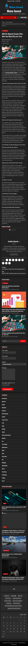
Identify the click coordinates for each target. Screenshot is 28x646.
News (3, 453)
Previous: (13, 268)
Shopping (4, 462)
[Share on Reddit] (22, 260)
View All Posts (14, 254)
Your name (5, 350)
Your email (5, 356)
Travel (3, 481)
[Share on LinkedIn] (13, 260)
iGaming (3, 438)
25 (7, 631)
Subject (4, 362)
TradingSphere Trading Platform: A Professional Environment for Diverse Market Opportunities (13, 531)
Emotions (4, 410)
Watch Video (23, 17)
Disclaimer (8, 603)
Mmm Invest (14, 11)
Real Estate (4, 456)
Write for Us (8, 598)
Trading (3, 478)
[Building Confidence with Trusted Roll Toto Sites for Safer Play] (14, 323)
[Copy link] (9, 263)
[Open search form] (15, 17)
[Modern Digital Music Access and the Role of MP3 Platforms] (14, 497)
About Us (20, 595)
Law (3, 441)
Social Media (4, 465)
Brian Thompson (6, 510)
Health (3, 432)
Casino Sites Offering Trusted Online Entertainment (10, 287)
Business (4, 401)
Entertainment (5, 413)
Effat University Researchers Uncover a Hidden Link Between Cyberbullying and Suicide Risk (13, 578)
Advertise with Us (17, 598)
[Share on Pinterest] (19, 260)
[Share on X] (10, 260)
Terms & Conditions (17, 600)
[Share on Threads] (6, 263)
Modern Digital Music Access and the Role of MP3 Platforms (14, 507)
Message (4, 368)
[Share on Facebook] (7, 260)
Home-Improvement (6, 435)
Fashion (3, 417)
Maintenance (4, 447)
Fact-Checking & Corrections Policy (13, 605)
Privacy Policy (7, 600)
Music (3, 450)
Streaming (4, 472)
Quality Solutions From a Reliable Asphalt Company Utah (12, 554)
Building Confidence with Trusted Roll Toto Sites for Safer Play (13, 334)
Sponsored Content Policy (14, 608)
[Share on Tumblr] (3, 263)
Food (3, 423)
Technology (4, 475)
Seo (3, 459)
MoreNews (21, 642)
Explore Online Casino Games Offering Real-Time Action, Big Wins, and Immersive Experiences (13, 310)
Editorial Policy (16, 603)
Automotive (4, 398)
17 (3, 628)
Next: (14, 272)
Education (4, 407)
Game (3, 426)
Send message (7, 389)
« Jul (3, 636)
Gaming (3, 429)
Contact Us (6, 595)
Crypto (3, 404)
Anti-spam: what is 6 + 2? (8, 383)
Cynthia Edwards (7, 39)
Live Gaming (5, 30)
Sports (3, 468)
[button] (2, 17)
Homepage (13, 595)
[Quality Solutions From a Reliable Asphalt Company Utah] (14, 544)
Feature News (5, 420)
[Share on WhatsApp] (16, 260)
